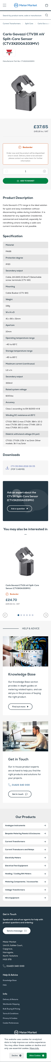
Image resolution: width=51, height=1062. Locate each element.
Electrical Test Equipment (16, 865)
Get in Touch (18, 759)
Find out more (18, 706)
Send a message (15, 930)
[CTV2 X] (25, 90)
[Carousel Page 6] (32, 615)
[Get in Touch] (25, 736)
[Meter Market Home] (25, 5)
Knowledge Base (22, 674)
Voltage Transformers (15, 890)
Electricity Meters (13, 857)
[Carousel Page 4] (27, 615)
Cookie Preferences (11, 1023)
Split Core (29, 23)
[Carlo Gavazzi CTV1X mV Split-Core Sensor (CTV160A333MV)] (25, 560)
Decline (15, 1055)
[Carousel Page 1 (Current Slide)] (18, 615)
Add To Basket (27, 181)
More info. (34, 1048)
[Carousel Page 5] (30, 615)
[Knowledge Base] (25, 651)
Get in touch (18, 794)
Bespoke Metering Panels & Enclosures (22, 833)
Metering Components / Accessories (21, 881)
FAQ (5, 985)
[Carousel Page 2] (21, 615)
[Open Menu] (5, 5)
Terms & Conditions (10, 1013)
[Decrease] (5, 171)
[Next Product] (46, 615)
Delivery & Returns (10, 999)
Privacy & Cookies (10, 1018)
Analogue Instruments (15, 825)
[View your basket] (45, 5)
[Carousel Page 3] (24, 615)
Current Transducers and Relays (19, 849)
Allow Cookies (35, 1055)
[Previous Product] (5, 615)
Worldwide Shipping (11, 1004)
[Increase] (45, 171)
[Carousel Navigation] (25, 614)
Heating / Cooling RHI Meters (18, 873)
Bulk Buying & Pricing (11, 1009)
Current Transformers (12, 23)
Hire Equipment (12, 898)
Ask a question (18, 508)
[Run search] (48, 15)
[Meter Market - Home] (25, 1032)
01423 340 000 (21, 785)
